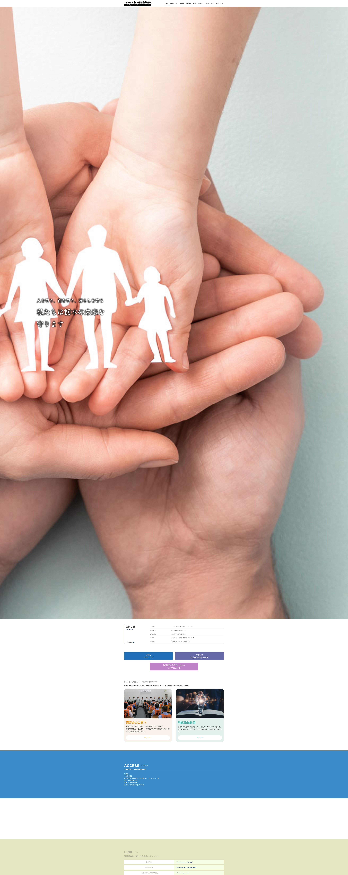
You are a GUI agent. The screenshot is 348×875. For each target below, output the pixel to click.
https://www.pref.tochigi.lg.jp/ (184, 862)
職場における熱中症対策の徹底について (182, 638)
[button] (148, 656)
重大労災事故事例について (178, 630)
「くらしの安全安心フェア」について (182, 626)
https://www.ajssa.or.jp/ (182, 873)
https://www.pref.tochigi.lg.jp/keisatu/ (186, 867)
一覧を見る (129, 642)
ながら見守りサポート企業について (181, 641)
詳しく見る (148, 737)
